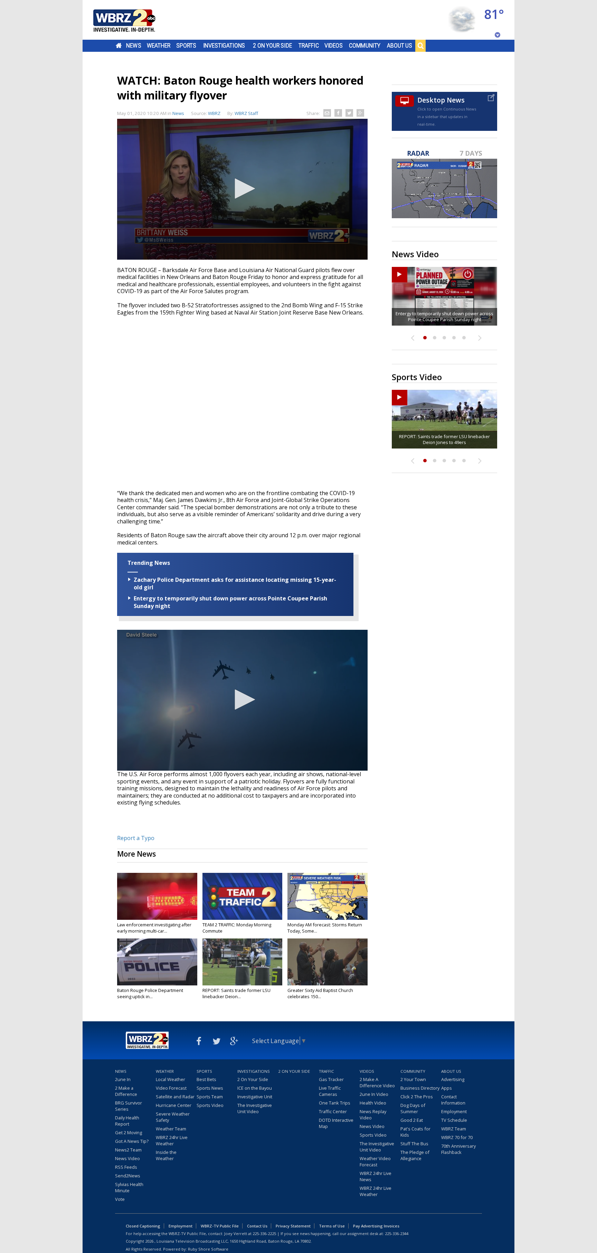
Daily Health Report (127, 1121)
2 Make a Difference (126, 1091)
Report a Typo (135, 838)
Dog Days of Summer (412, 1108)
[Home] (132, 20)
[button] (242, 188)
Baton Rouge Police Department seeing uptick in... (150, 993)
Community (364, 45)
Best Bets (206, 1079)
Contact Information (453, 1099)
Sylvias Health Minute (129, 1187)
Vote (120, 1199)
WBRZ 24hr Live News (375, 1176)
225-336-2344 (396, 1233)
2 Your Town (413, 1079)
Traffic (308, 45)
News (133, 45)
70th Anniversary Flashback (458, 1149)
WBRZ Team (453, 1129)
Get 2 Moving (128, 1132)
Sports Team (210, 1096)
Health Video (373, 1103)
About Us (399, 45)
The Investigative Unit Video (254, 1108)
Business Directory (419, 1088)
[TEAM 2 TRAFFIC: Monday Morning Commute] (242, 896)
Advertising (452, 1079)
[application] (242, 189)
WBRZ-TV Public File (220, 1225)
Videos (333, 45)
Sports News (210, 1088)
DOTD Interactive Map (336, 1123)
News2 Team (128, 1150)
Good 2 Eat (411, 1120)
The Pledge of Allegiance (414, 1155)
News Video (127, 1158)
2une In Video (374, 1094)
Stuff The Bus (414, 1143)
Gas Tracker (331, 1079)
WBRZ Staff (246, 113)
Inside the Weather (166, 1155)
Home (119, 45)
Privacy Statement (293, 1225)
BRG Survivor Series (128, 1106)
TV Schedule (454, 1120)
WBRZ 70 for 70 (457, 1137)
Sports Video (210, 1105)
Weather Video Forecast (375, 1161)
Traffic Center (333, 1111)
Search (420, 45)
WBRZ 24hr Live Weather (172, 1140)
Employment (454, 1111)
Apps (446, 1088)
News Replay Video (373, 1114)
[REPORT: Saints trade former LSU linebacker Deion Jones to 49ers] (242, 961)
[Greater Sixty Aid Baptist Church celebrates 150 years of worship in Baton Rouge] (327, 961)
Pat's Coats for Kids (415, 1132)
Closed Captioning (143, 1225)
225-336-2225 (264, 1233)
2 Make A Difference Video (377, 1082)
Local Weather (170, 1079)
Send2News (127, 1176)
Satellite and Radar (175, 1096)
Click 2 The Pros (416, 1096)
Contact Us (257, 1225)
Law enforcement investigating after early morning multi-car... (154, 928)
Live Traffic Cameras (330, 1091)
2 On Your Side (272, 45)
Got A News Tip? (132, 1141)
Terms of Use (332, 1225)
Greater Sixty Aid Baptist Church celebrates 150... (320, 993)
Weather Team (171, 1129)
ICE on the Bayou (254, 1088)
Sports (186, 45)
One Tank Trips (334, 1103)
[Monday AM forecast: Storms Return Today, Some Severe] (327, 896)
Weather (158, 45)
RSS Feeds (126, 1167)
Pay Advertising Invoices (376, 1225)
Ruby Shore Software (208, 1249)
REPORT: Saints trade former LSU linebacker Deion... (236, 993)
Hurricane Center (173, 1105)
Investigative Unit (254, 1096)
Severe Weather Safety (173, 1117)
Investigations (224, 45)
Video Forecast (171, 1088)
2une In (123, 1079)
